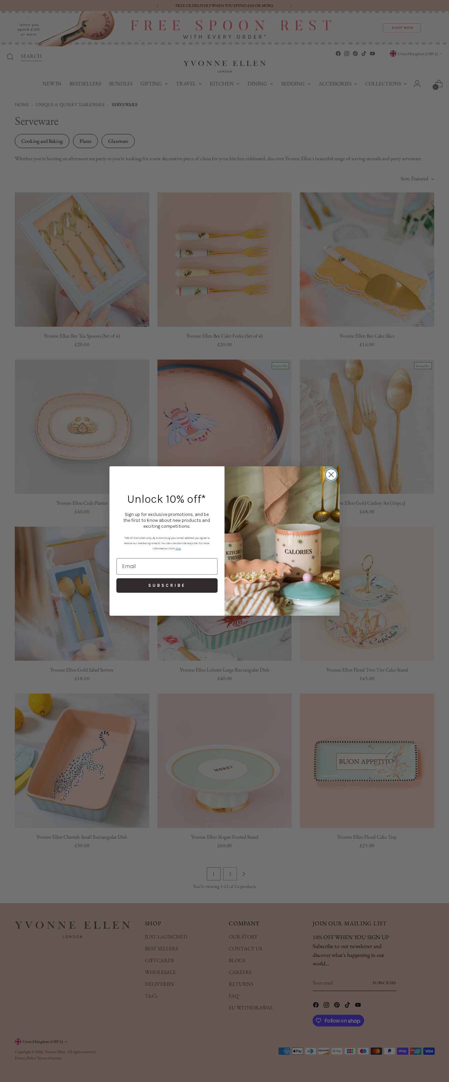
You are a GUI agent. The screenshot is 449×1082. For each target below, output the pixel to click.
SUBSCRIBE (167, 585)
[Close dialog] (331, 474)
